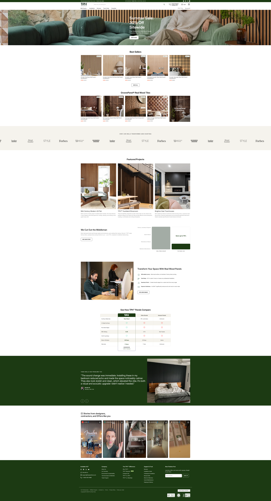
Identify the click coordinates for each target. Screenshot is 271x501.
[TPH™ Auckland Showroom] (135, 186)
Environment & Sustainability (108, 473)
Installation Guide (148, 471)
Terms (106, 489)
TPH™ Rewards (126, 471)
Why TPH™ (125, 469)
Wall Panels (84, 8)
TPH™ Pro (180, 8)
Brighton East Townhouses (164, 211)
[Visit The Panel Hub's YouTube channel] (189, 1)
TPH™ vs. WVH (126, 475)
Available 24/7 (175, 5)
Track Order (106, 8)
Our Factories (105, 471)
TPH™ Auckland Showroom (128, 211)
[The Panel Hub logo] (86, 4)
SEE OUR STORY (86, 239)
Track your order (120, 489)
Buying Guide (147, 475)
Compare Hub (126, 473)
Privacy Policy (112, 489)
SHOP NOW (126, 37)
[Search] (164, 4)
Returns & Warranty (148, 477)
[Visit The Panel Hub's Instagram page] (183, 1)
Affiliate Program (93, 489)
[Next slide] (188, 27)
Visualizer (113, 8)
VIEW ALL (135, 85)
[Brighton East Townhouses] (172, 186)
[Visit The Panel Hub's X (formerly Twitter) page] (187, 1)
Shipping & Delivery (148, 482)
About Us (104, 469)
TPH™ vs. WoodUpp (127, 477)
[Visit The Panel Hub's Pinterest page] (185, 1)
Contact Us (101, 489)
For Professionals (84, 489)
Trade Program (105, 477)
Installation (92, 8)
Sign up (186, 475)
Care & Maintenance (148, 480)
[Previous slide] (82, 27)
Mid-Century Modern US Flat (91, 211)
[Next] (86, 401)
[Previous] (82, 401)
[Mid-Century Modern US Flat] (98, 186)
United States (183, 490)
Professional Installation (149, 473)
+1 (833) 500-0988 (99, 1)
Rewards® (187, 8)
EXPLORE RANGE (143, 292)
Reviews (99, 8)
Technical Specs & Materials (108, 475)
